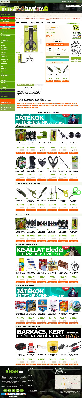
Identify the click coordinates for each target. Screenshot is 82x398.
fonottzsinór (28, 105)
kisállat (13, 2)
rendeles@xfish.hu (60, 371)
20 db (59, 40)
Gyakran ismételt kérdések (32, 390)
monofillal (20, 107)
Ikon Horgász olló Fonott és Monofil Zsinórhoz (61, 15)
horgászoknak (62, 103)
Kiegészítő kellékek (53, 26)
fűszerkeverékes (50, 105)
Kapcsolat (61, 12)
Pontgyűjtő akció (30, 380)
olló (54, 112)
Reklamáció (54, 12)
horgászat (5, 1)
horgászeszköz (46, 103)
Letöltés (67, 12)
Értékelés (38, 85)
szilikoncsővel (29, 103)
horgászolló (21, 105)
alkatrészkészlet (59, 105)
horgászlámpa (54, 103)
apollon (69, 103)
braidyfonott (42, 105)
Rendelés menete (31, 375)
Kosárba (49, 80)
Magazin (23, 12)
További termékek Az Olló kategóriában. (29, 183)
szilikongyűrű (21, 103)
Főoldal (29, 370)
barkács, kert (30, 2)
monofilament (27, 107)
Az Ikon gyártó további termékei (24, 215)
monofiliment (75, 105)
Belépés (29, 382)
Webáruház (17, 12)
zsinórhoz (35, 107)
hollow (75, 103)
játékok (21, 2)
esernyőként (67, 105)
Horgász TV (37, 12)
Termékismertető (25, 85)
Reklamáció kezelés (31, 387)
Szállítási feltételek (31, 378)
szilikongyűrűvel (37, 103)
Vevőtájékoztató (45, 12)
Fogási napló (29, 12)
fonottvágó (35, 105)
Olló (59, 26)
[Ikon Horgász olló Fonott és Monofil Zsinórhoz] (30, 53)
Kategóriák (31, 15)
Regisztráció (30, 385)
